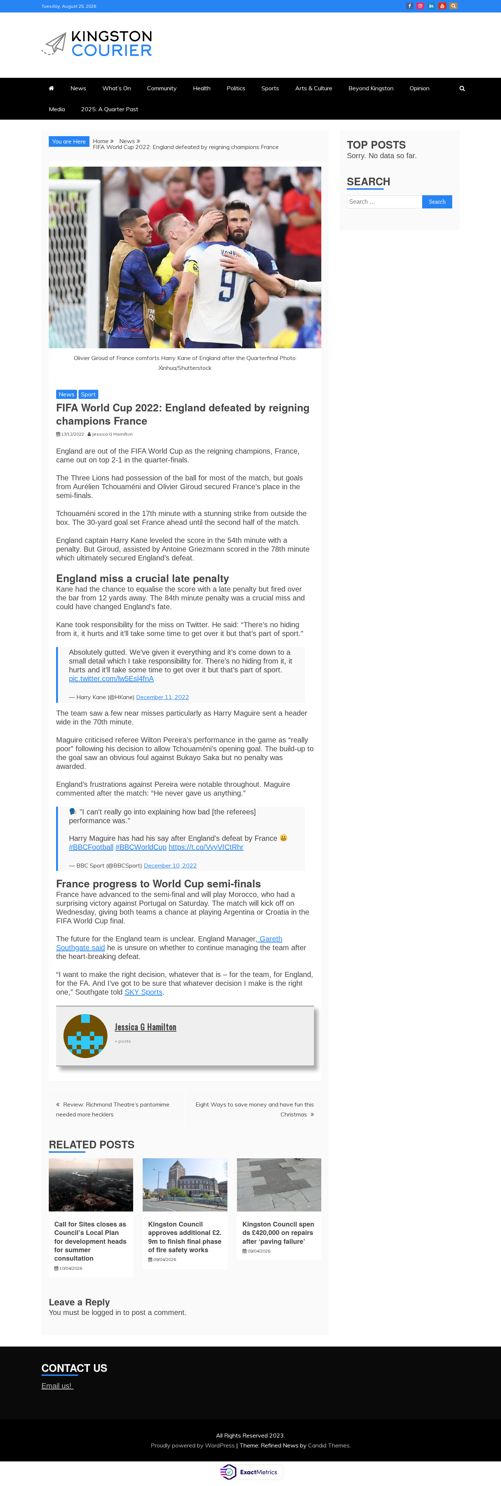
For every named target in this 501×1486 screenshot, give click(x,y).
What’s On (116, 88)
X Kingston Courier (453, 6)
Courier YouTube (442, 6)
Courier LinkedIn (431, 6)
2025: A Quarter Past (109, 109)
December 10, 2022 (170, 865)
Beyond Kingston (371, 88)
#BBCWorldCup (141, 847)
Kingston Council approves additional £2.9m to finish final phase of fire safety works (185, 1236)
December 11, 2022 (162, 697)
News (78, 88)
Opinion (419, 88)
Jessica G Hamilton (145, 1026)
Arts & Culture (313, 88)
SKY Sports (143, 992)
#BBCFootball (91, 847)
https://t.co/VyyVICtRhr (206, 847)
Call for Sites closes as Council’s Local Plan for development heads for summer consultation (90, 1241)
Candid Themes (329, 1445)
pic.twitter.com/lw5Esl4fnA (111, 679)
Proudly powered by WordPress (193, 1445)
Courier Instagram (420, 6)
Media (57, 109)
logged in (106, 1312)
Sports (270, 88)
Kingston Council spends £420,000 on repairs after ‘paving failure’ (278, 1232)
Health (202, 88)
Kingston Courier (409, 6)
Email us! (57, 1386)
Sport (88, 394)
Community (162, 88)
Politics (236, 88)
